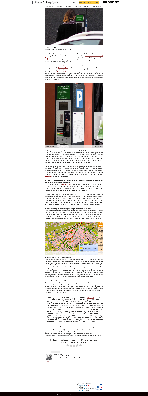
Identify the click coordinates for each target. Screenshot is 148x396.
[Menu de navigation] (31, 2)
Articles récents (55, 351)
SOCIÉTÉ (59, 6)
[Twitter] (50, 47)
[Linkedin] (109, 2)
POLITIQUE (68, 6)
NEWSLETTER (49, 6)
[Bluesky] (111, 2)
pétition (47, 60)
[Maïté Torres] (49, 359)
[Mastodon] (113, 2)
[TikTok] (116, 2)
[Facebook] (104, 2)
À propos (48, 351)
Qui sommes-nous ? (89, 394)
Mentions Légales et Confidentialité (73, 394)
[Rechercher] (74, 2)
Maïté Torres (57, 354)
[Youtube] (118, 2)
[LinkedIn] (48, 47)
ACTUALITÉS (77, 6)
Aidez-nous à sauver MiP (88, 2)
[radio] (67, 345)
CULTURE (86, 6)
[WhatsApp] (53, 47)
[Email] (55, 47)
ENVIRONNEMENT (97, 6)
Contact (98, 394)
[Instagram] (106, 2)
